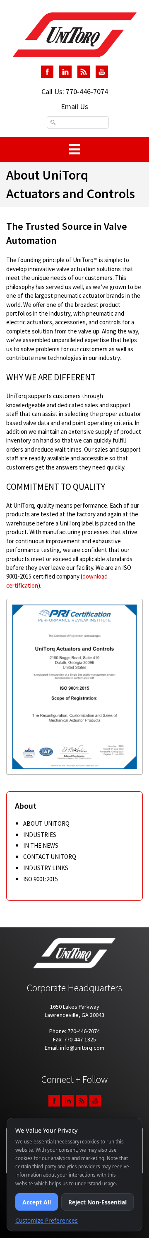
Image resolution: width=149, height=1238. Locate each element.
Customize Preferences (46, 1220)
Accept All (36, 1202)
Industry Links (45, 868)
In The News (40, 845)
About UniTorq (46, 823)
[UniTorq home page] (74, 35)
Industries (39, 835)
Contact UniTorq (49, 857)
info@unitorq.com (82, 1047)
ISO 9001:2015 (40, 879)
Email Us (74, 106)
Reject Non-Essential (97, 1202)
